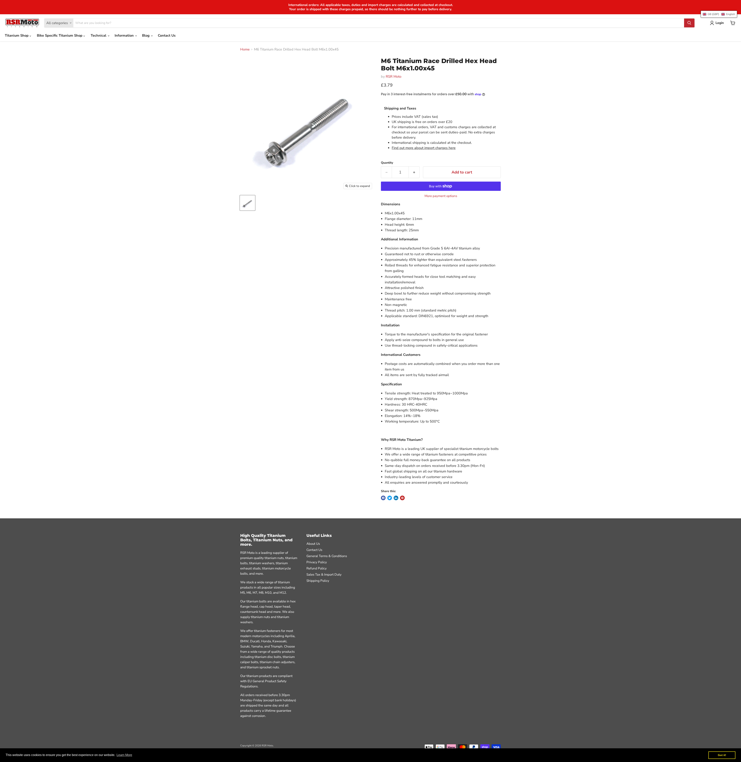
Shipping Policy (317, 580)
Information (125, 35)
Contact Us (167, 35)
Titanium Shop (17, 35)
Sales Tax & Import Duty (324, 574)
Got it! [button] (722, 755)
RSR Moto (393, 76)
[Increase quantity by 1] (414, 172)
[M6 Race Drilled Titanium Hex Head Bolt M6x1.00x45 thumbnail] (247, 202)
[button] (719, 14)
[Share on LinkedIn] (396, 498)
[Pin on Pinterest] (402, 498)
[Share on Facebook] (383, 498)
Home (245, 49)
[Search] (689, 23)
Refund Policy (316, 568)
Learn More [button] (124, 755)
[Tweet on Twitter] (389, 498)
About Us (313, 543)
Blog (146, 35)
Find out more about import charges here (424, 148)
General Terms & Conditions (326, 556)
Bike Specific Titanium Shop (60, 35)
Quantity (387, 162)
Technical (99, 35)
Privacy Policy (316, 562)
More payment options (441, 196)
